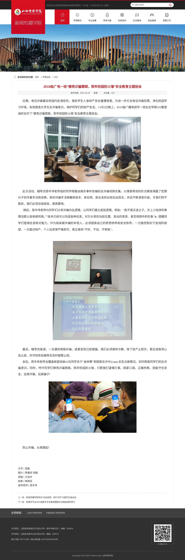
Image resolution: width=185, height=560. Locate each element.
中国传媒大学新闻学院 (55, 513)
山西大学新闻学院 (34, 513)
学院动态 (46, 77)
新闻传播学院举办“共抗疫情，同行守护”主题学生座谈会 (51, 497)
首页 (37, 77)
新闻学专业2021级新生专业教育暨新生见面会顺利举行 (50, 502)
